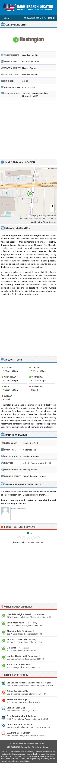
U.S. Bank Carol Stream (18, 733)
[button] (28, 192)
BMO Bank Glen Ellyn (17, 699)
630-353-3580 (28, 87)
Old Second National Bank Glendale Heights (29, 683)
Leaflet (31, 216)
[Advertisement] (28, 128)
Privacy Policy (37, 747)
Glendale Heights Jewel (19, 614)
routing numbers (25, 294)
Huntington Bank (30, 443)
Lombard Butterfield (17, 656)
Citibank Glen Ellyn (16, 708)
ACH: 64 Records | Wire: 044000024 (39, 463)
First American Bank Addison (21, 716)
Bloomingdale (14, 631)
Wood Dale (12, 664)
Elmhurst (11, 648)
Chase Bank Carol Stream (19, 724)
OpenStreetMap (50, 216)
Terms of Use (26, 747)
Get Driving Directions (42, 222)
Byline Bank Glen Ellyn (18, 691)
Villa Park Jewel (15, 639)
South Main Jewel (16, 623)
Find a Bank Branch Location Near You (28, 744)
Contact (45, 747)
